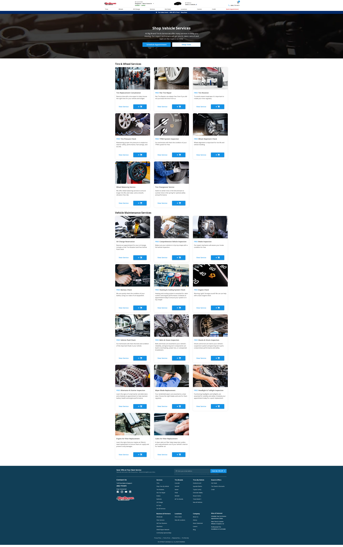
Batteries (159, 499)
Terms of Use (166, 538)
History (195, 520)
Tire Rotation (201, 93)
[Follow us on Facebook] (117, 491)
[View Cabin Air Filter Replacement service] (171, 424)
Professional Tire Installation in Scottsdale (218, 528)
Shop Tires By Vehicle (162, 486)
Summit (177, 486)
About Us (195, 517)
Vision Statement (198, 523)
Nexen (176, 489)
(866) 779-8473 (235, 5)
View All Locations (180, 520)
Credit (214, 9)
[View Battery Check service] (132, 275)
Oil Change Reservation (125, 241)
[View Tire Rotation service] (210, 78)
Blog (194, 529)
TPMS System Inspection (167, 139)
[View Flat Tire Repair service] (171, 78)
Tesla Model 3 (197, 499)
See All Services (160, 508)
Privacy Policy (212, 473)
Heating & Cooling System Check (170, 290)
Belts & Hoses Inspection (167, 340)
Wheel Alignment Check (205, 139)
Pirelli (176, 492)
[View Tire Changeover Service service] (171, 172)
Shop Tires (186, 44)
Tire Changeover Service (164, 187)
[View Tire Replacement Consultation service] (132, 78)
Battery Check (124, 290)
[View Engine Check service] (210, 275)
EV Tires (158, 505)
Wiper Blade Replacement (165, 390)
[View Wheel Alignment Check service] (210, 124)
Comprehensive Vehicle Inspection (170, 241)
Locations (184, 9)
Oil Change (136, 9)
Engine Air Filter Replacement (128, 439)
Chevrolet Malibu (198, 492)
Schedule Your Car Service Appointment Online (218, 517)
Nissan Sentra (197, 496)
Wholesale (159, 517)
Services (152, 9)
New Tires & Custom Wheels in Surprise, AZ (217, 523)
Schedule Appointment (157, 44)
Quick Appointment (232, 9)
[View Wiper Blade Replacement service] (171, 376)
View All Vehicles (197, 502)
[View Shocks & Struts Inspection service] (210, 325)
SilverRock (159, 526)
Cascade (177, 483)
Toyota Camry (197, 489)
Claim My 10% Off (217, 471)
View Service (124, 107)
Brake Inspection (203, 241)
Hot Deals (168, 9)
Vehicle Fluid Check (126, 340)
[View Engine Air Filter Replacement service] (132, 424)
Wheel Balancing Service (125, 187)
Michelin (177, 496)
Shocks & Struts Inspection (206, 340)
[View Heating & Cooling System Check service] (171, 275)
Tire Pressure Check (126, 139)
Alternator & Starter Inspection (130, 390)
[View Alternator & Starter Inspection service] (132, 376)
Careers (199, 9)
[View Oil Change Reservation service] (132, 227)
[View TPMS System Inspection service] (171, 124)
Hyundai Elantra (197, 486)
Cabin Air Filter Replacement (166, 439)
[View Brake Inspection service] (210, 227)
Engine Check (201, 290)
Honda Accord (197, 483)
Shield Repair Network (162, 529)
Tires (106, 9)
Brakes (158, 496)
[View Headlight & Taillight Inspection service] (210, 376)
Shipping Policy (176, 538)
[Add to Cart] (140, 106)
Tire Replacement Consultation (128, 93)
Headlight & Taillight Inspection (208, 390)
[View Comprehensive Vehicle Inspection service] (171, 227)
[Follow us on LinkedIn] (130, 491)
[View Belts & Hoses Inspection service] (171, 325)
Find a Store (178, 517)
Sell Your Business (161, 523)
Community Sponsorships (163, 533)
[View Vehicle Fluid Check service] (132, 325)
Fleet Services (160, 520)
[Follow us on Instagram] (122, 491)
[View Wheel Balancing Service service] (132, 172)
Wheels (121, 9)
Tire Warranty (185, 538)
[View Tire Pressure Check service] (132, 124)
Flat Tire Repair (163, 93)
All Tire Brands (179, 499)
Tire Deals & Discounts (218, 486)
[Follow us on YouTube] (126, 491)
